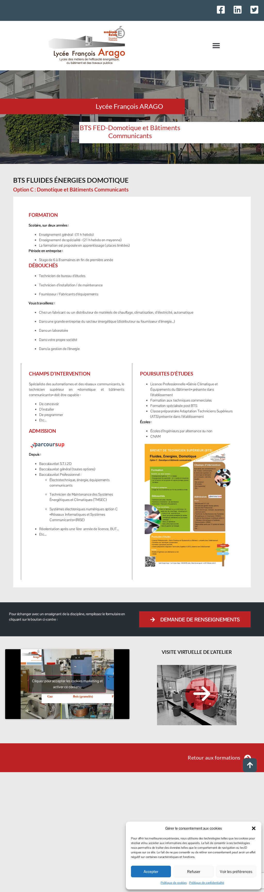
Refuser (193, 871)
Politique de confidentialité (206, 883)
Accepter (151, 871)
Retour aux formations (214, 757)
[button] (253, 828)
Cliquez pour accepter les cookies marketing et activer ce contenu (67, 684)
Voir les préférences (236, 871)
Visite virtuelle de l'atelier (197, 652)
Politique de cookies (174, 883)
